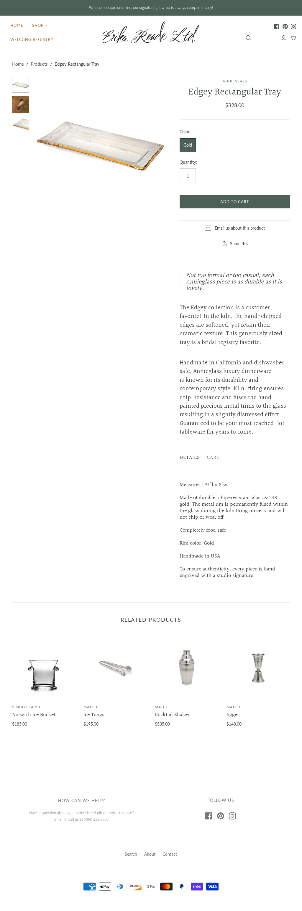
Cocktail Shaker (172, 715)
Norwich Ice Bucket (33, 715)
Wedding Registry (31, 39)
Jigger (232, 715)
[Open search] (249, 38)
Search (131, 854)
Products (39, 64)
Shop (38, 25)
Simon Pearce (27, 707)
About (149, 854)
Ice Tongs (93, 715)
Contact (170, 854)
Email (58, 819)
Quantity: (188, 162)
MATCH (90, 707)
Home (16, 25)
